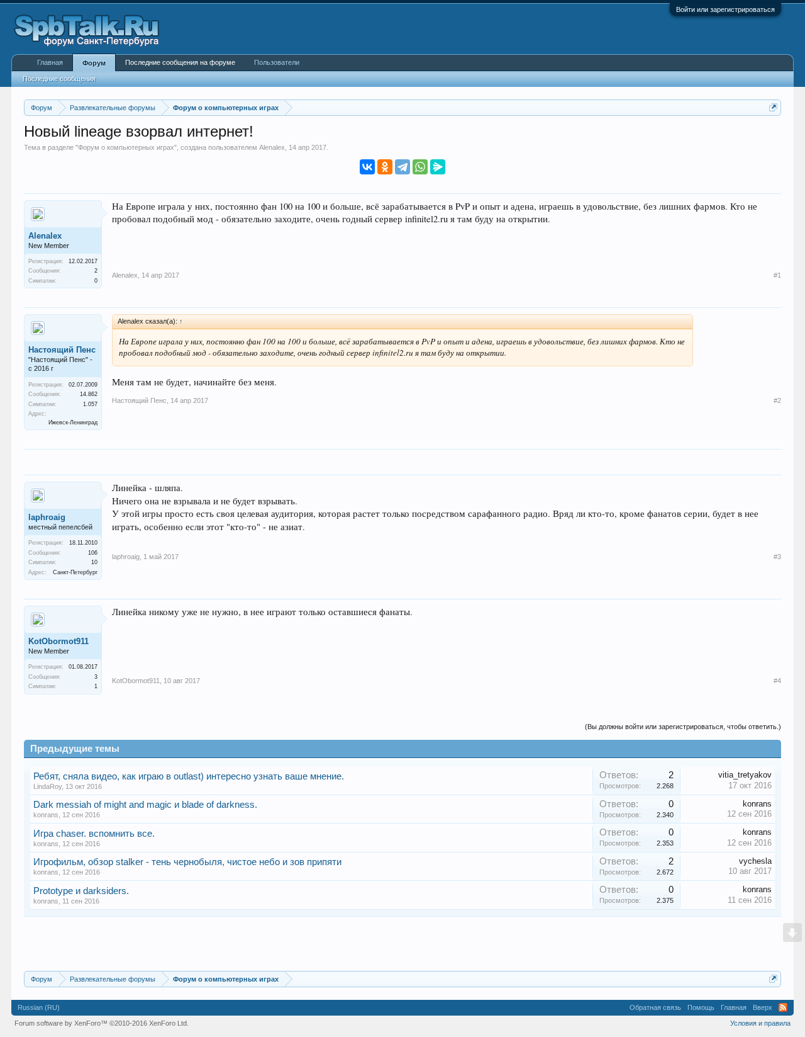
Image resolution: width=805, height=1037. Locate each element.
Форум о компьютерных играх (126, 147)
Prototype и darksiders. (81, 891)
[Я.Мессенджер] (437, 166)
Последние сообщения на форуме (180, 62)
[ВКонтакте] (367, 166)
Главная (50, 62)
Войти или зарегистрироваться (725, 9)
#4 (777, 680)
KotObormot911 (58, 641)
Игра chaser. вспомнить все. (94, 834)
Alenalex (272, 147)
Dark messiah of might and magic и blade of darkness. (145, 805)
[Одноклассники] (384, 166)
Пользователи (276, 62)
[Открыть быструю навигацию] (773, 107)
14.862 (88, 394)
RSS (783, 1007)
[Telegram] (402, 166)
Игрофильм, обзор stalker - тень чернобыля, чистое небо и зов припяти (187, 862)
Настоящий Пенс (62, 349)
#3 (777, 556)
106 (92, 553)
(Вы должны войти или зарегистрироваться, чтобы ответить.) (683, 726)
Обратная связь (655, 1007)
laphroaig (46, 517)
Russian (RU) (39, 1007)
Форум (94, 63)
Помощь (700, 1007)
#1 (777, 275)
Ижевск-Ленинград (72, 422)
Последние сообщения (59, 78)
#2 (777, 400)
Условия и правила (760, 1023)
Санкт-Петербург (75, 572)
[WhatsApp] (420, 166)
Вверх (762, 1007)
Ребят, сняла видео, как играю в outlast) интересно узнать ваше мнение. (188, 776)
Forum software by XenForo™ (101, 1023)
